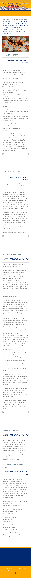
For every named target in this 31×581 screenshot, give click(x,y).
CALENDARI (25, 62)
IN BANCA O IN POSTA (18, 176)
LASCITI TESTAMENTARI (20, 25)
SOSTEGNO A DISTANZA (18, 59)
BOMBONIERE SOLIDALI (22, 60)
